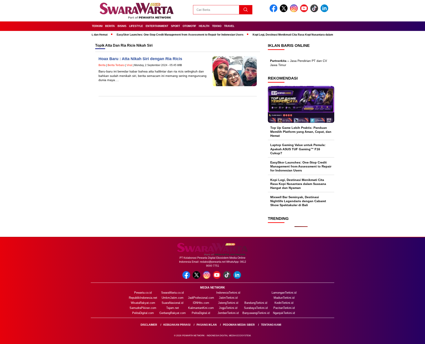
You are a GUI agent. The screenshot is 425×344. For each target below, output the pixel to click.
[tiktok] (315, 11)
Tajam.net (172, 308)
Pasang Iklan (207, 324)
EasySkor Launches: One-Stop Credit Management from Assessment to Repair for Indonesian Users (169, 34)
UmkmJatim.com (173, 297)
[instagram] (294, 11)
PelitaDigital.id (201, 313)
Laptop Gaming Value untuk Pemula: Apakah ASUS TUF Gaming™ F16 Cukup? (298, 149)
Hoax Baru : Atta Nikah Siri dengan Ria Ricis (140, 59)
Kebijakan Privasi (176, 324)
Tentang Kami (271, 324)
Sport (175, 26)
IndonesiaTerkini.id (228, 292)
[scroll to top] (409, 337)
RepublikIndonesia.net (143, 297)
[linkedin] (325, 11)
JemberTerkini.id (228, 313)
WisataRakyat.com (143, 302)
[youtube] (304, 11)
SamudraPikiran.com (142, 308)
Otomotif (189, 26)
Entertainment (157, 26)
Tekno (216, 26)
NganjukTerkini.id (284, 313)
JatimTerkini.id (228, 297)
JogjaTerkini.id (228, 308)
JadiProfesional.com (201, 297)
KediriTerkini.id (283, 302)
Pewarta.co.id (143, 292)
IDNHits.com (201, 302)
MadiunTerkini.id (284, 297)
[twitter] (284, 11)
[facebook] (274, 11)
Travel (229, 26)
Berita (110, 26)
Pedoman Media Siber (239, 324)
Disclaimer (149, 324)
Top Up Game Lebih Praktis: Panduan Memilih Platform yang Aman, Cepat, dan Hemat (300, 131)
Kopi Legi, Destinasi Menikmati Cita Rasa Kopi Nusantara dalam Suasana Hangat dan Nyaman (301, 34)
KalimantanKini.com (201, 308)
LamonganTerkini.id (284, 292)
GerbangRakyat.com (172, 313)
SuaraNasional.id (172, 302)
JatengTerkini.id (228, 302)
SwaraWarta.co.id (172, 292)
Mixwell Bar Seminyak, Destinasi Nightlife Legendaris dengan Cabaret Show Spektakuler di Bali (298, 201)
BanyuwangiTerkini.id (255, 313)
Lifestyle (136, 26)
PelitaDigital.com (143, 313)
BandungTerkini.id (255, 302)
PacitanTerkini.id (284, 308)
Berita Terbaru (116, 65)
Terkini (97, 26)
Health (204, 26)
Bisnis (122, 26)
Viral (129, 65)
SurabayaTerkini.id (256, 308)
